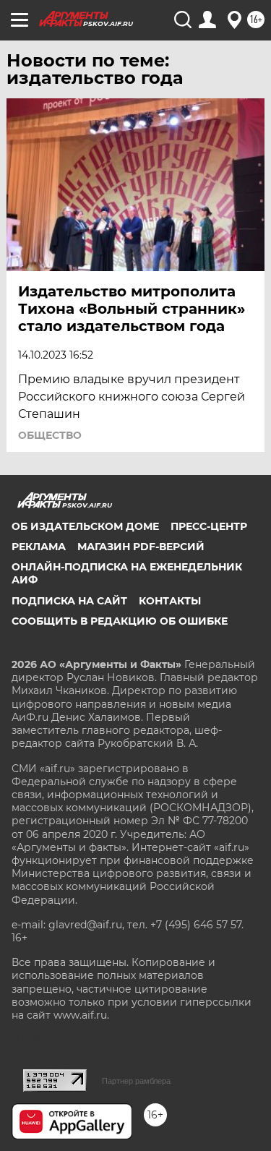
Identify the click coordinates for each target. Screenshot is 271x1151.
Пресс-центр (209, 526)
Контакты (170, 600)
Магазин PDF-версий (141, 546)
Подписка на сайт (69, 600)
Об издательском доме (85, 526)
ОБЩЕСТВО (50, 435)
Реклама (39, 546)
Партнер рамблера (136, 1081)
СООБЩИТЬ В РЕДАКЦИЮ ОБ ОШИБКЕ (120, 621)
